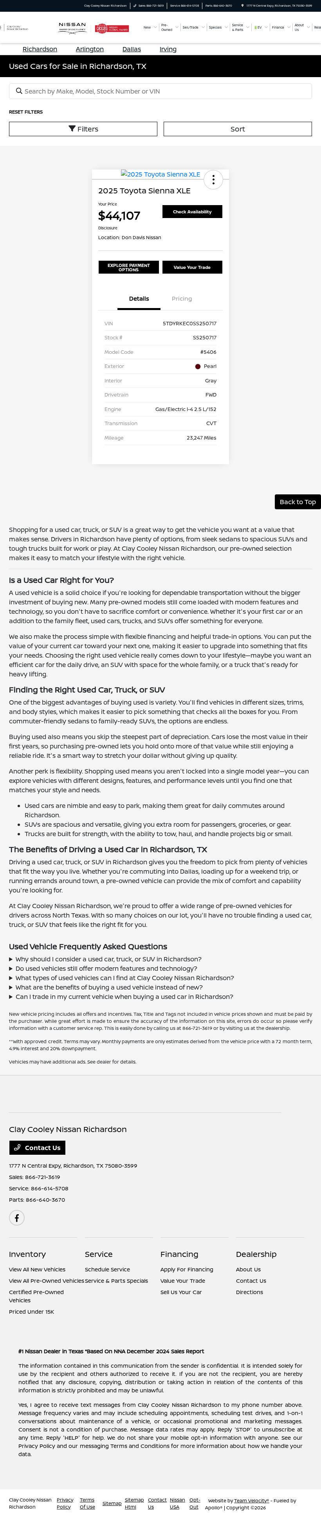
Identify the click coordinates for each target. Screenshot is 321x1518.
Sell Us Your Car (181, 1292)
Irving (168, 49)
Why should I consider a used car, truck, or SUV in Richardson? (109, 959)
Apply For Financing (186, 1269)
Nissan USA (177, 1503)
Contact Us (42, 1147)
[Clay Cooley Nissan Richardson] (24, 26)
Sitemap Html (134, 1503)
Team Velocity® (251, 1500)
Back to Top (298, 502)
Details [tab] (139, 298)
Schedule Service (107, 1269)
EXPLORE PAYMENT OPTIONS (129, 267)
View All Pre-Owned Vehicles (46, 1280)
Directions (249, 1292)
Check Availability (192, 212)
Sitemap (112, 1503)
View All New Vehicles (37, 1269)
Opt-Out (194, 1503)
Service (99, 1254)
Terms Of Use (87, 1503)
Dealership (256, 1254)
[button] (213, 179)
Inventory (27, 1254)
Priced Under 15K (31, 1311)
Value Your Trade (192, 267)
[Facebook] (17, 1218)
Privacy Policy (65, 1503)
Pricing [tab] (182, 298)
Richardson (40, 49)
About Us (248, 1269)
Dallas (132, 49)
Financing (179, 1254)
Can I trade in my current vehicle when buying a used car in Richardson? (124, 996)
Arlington (90, 49)
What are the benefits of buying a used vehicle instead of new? (109, 987)
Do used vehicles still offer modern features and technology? (106, 968)
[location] (242, 5)
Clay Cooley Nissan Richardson (30, 1503)
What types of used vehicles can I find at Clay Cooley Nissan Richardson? (125, 978)
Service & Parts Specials (116, 1280)
